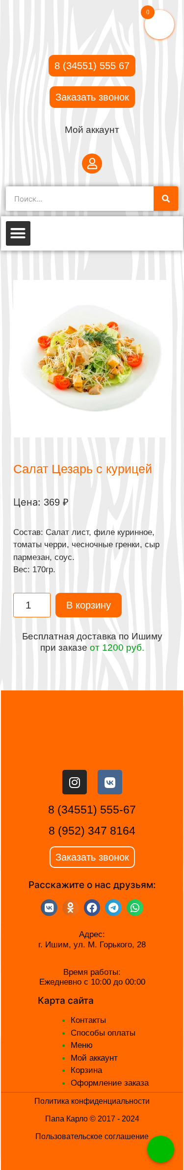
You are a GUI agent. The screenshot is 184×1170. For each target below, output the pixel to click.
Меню (82, 1045)
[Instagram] (74, 782)
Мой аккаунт (92, 130)
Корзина (86, 1070)
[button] (18, 233)
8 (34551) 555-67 (92, 809)
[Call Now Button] (160, 1149)
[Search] (166, 198)
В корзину (88, 605)
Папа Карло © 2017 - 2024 (92, 1119)
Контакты (88, 1020)
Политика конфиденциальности (92, 1101)
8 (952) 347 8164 (92, 830)
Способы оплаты (103, 1033)
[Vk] (110, 782)
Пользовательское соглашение (92, 1136)
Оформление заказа (110, 1083)
